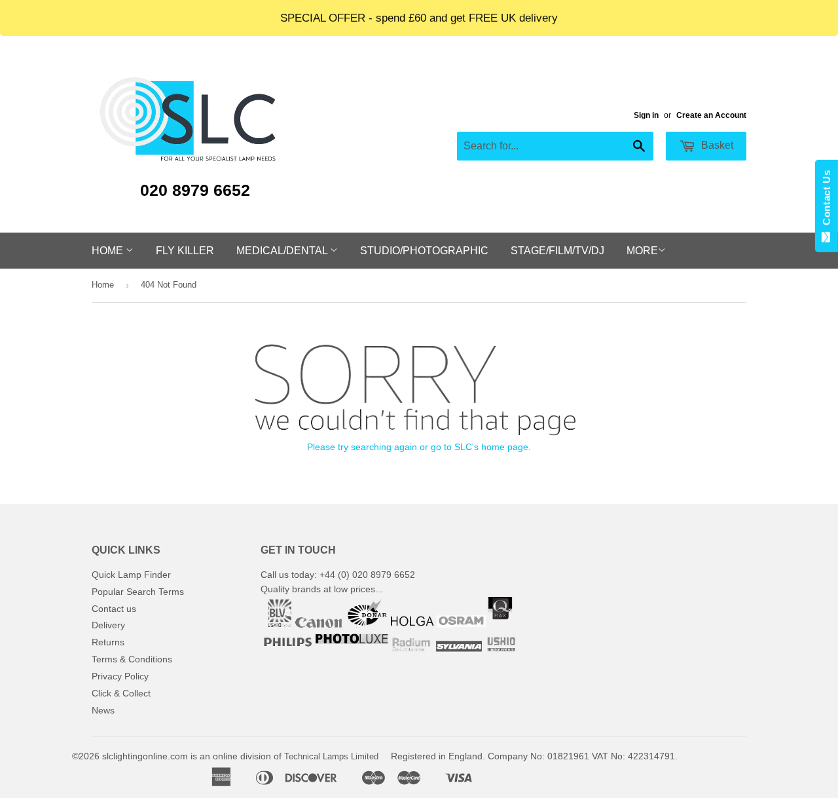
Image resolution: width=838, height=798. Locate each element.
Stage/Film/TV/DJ (557, 250)
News (103, 710)
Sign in (646, 115)
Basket (716, 145)
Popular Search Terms (138, 591)
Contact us (114, 608)
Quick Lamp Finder (131, 574)
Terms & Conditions (132, 659)
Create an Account (711, 115)
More (642, 250)
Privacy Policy (120, 676)
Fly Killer (185, 250)
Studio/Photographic (424, 250)
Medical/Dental (283, 250)
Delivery (108, 625)
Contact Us (826, 200)
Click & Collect (121, 693)
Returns (108, 642)
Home (109, 250)
